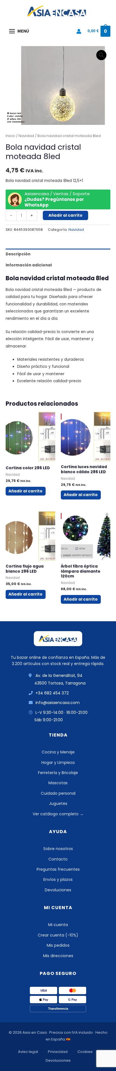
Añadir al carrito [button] (25, 491)
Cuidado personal (58, 793)
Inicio (10, 135)
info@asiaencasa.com (57, 702)
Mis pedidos (58, 945)
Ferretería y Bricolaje (58, 772)
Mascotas (58, 783)
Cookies (85, 1051)
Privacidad (58, 1051)
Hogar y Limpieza (58, 762)
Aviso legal (28, 1051)
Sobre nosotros (58, 848)
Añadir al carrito (65, 215)
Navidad (26, 135)
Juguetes (58, 803)
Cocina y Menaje (58, 752)
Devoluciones (58, 890)
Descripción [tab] (18, 254)
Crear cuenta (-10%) (58, 935)
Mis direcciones (58, 956)
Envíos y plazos (58, 879)
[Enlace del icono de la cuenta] (78, 31)
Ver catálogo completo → (58, 814)
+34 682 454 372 (52, 693)
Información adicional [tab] (29, 265)
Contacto (58, 859)
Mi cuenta (58, 924)
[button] (101, 55)
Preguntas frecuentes (58, 869)
